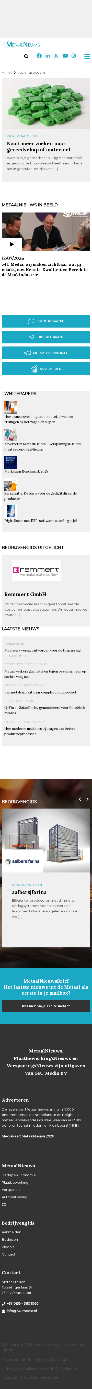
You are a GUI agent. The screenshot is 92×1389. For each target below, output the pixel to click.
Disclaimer (68, 1368)
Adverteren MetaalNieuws (25, 1359)
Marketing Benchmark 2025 (26, 471)
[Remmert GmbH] (36, 589)
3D (4, 1204)
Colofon (60, 1359)
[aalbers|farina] (22, 860)
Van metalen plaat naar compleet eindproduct (40, 692)
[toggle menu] (85, 56)
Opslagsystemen (27, 885)
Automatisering (14, 1197)
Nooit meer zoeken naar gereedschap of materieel (38, 146)
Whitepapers (20, 393)
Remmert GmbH (25, 594)
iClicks (7, 1349)
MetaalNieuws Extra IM (24, 685)
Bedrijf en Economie (19, 1175)
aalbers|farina (29, 892)
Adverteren (50, 369)
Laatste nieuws (20, 628)
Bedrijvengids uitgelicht (33, 547)
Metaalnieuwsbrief (50, 353)
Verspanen (11, 1190)
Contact (8, 1254)
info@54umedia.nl (22, 1311)
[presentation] (79, 799)
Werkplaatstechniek (25, 136)
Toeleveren (15, 643)
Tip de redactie (50, 321)
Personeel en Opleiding (26, 664)
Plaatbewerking (19, 701)
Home (7, 72)
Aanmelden (11, 1232)
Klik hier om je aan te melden (46, 1006)
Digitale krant (51, 337)
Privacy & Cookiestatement (28, 1368)
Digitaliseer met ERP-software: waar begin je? (40, 521)
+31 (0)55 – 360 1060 (23, 1303)
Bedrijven (10, 1239)
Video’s (8, 1247)
